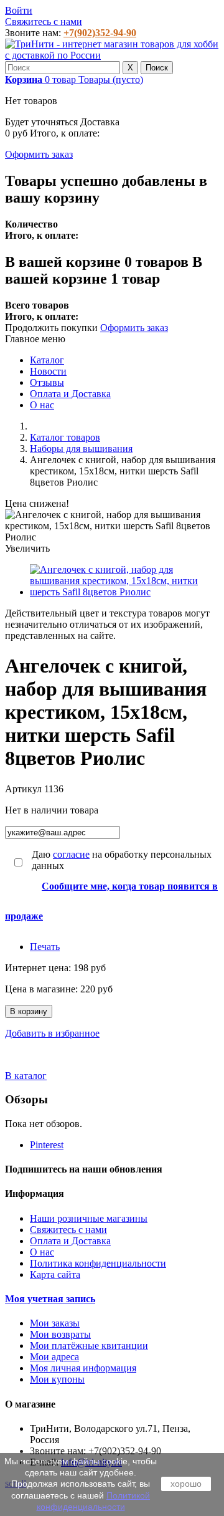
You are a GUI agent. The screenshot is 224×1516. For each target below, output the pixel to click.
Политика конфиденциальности (98, 1263)
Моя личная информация (83, 1368)
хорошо (186, 1484)
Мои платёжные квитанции (89, 1345)
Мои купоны (57, 1379)
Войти (18, 10)
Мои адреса (54, 1356)
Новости (48, 371)
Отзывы (47, 382)
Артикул (24, 789)
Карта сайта (55, 1274)
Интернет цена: (39, 967)
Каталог (47, 360)
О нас (42, 405)
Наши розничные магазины (88, 1218)
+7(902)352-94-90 (99, 32)
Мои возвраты (60, 1334)
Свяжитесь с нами (43, 21)
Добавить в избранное (52, 1033)
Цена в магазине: (42, 989)
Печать (45, 946)
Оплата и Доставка (70, 393)
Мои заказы (55, 1323)
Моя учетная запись (50, 1298)
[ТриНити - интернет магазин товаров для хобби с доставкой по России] (112, 55)
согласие (71, 854)
